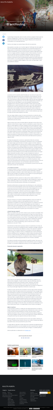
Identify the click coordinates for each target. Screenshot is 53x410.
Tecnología (10, 393)
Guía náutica (22, 395)
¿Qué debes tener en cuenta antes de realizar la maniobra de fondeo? (37, 369)
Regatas (9, 398)
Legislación (10, 396)
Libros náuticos (23, 392)
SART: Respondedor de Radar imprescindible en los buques (12, 369)
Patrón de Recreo (23, 399)
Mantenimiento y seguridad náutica (17, 21)
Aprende (4, 392)
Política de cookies (33, 393)
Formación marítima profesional (24, 403)
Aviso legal (32, 396)
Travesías (21, 398)
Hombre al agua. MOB (23, 356)
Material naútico (23, 393)
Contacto (32, 392)
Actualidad (4, 393)
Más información (36, 408)
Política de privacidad (34, 395)
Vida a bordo (5, 395)
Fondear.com (28, 330)
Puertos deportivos (34, 398)
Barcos (9, 392)
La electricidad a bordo (11, 356)
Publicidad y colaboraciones (33, 400)
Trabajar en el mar (23, 401)
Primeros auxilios (11, 402)
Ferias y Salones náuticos (13, 395)
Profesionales (5, 396)
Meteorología (10, 399)
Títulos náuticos (11, 401)
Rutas (21, 396)
